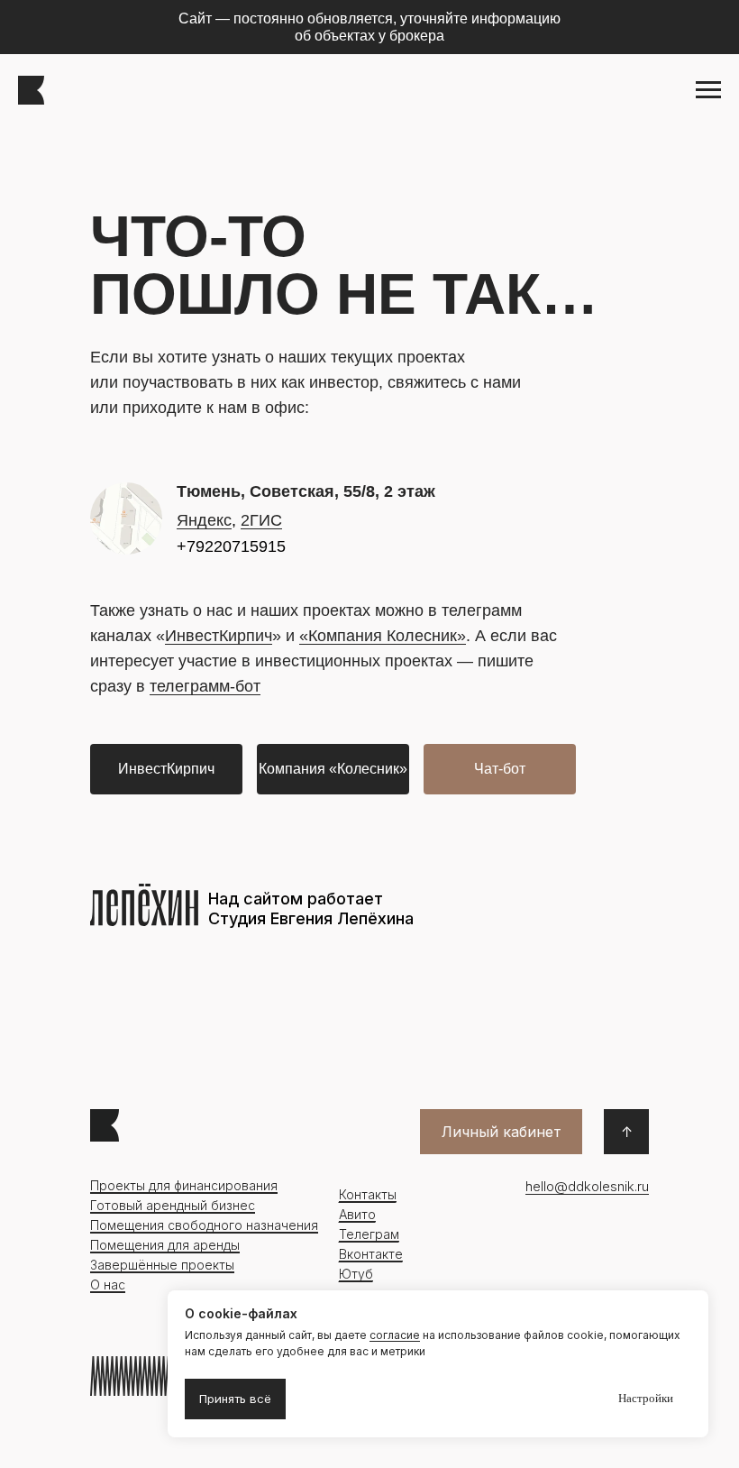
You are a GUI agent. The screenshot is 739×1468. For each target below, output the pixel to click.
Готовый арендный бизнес (172, 1205)
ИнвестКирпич (218, 636)
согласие (395, 1335)
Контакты (368, 1194)
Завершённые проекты (162, 1264)
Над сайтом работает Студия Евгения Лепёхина (311, 908)
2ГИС (261, 520)
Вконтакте (371, 1254)
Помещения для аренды (165, 1244)
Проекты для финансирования (184, 1185)
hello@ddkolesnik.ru (587, 1186)
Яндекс (204, 520)
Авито (357, 1214)
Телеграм (369, 1234)
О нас (107, 1284)
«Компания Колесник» (382, 636)
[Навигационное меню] (708, 90)
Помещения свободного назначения (204, 1225)
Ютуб (356, 1273)
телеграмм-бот (205, 686)
